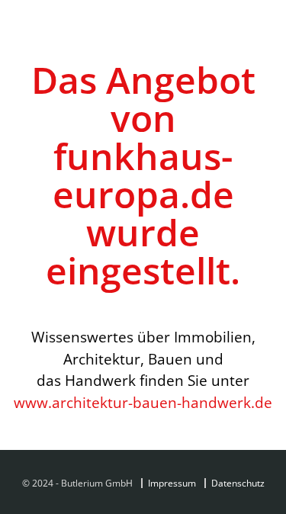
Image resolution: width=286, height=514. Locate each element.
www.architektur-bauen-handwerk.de (143, 403)
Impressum (172, 483)
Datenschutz (238, 483)
